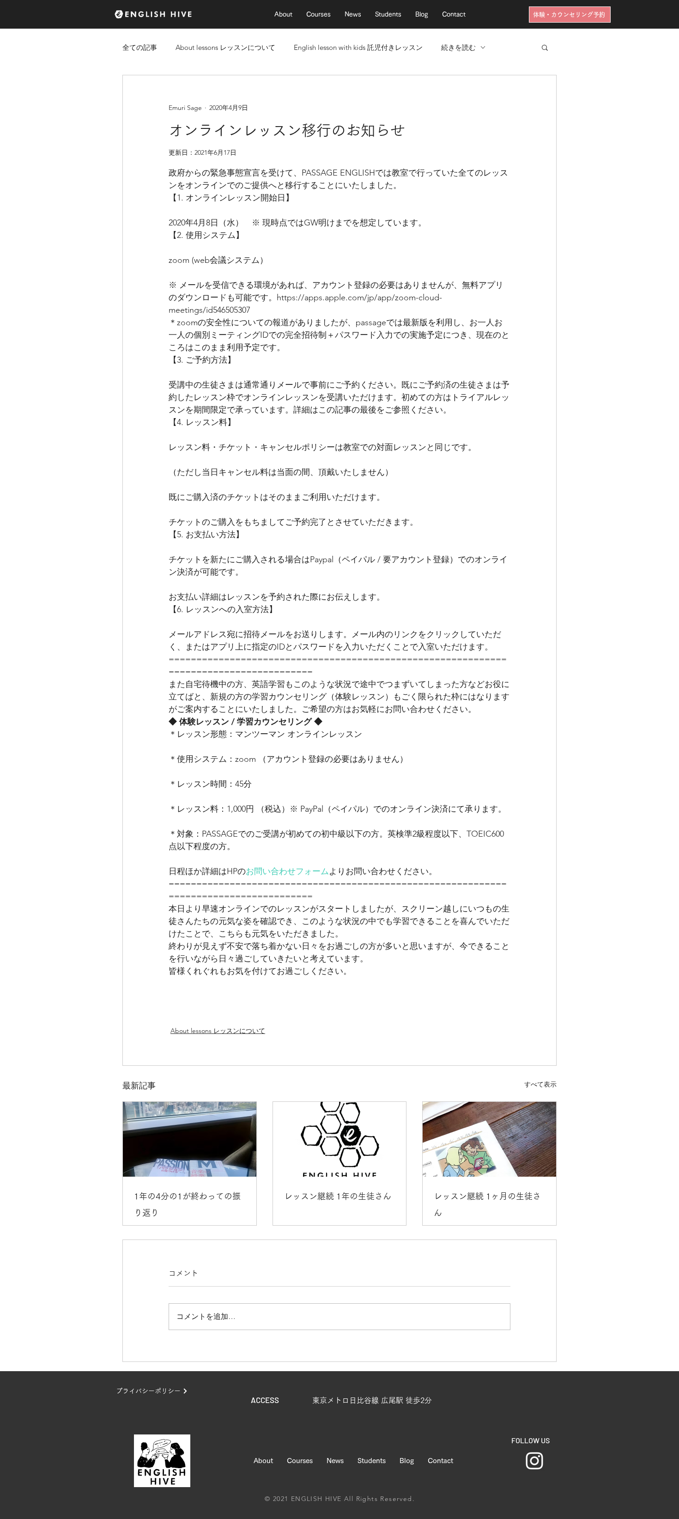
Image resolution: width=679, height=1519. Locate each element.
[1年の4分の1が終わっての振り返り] (189, 1139)
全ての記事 (139, 47)
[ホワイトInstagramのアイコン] (534, 1460)
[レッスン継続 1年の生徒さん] (339, 1139)
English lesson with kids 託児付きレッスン (358, 47)
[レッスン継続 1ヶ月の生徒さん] (489, 1139)
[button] (544, 47)
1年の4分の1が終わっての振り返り (187, 1204)
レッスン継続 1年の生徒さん (337, 1196)
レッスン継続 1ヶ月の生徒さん (487, 1204)
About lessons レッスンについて (225, 47)
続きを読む (458, 47)
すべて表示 (540, 1084)
